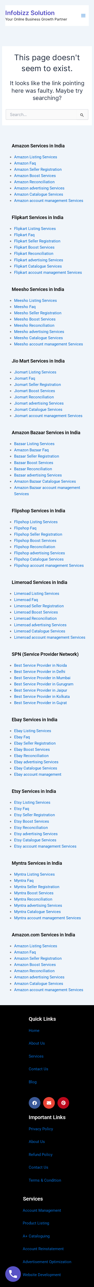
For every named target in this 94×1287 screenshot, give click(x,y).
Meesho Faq (25, 306)
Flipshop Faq (25, 528)
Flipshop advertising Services (39, 553)
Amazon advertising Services (39, 188)
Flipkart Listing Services (35, 228)
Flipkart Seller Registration (37, 241)
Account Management (42, 1210)
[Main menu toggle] (83, 15)
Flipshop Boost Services (35, 540)
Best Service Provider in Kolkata (42, 696)
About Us (37, 1043)
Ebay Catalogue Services (35, 768)
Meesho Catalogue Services (38, 338)
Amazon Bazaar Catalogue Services (45, 481)
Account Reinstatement (43, 1249)
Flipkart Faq (24, 235)
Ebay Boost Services (32, 749)
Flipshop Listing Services (36, 522)
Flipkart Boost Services (34, 247)
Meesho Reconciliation (34, 325)
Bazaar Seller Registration (36, 456)
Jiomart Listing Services (35, 372)
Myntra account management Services (47, 918)
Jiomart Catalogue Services (38, 409)
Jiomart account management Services (48, 415)
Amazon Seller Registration (38, 169)
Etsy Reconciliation (31, 827)
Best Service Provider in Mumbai (42, 678)
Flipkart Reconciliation (33, 253)
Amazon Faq (25, 163)
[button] (34, 1103)
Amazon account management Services (48, 200)
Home (34, 1030)
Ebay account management (37, 774)
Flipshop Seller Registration (38, 534)
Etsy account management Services (45, 846)
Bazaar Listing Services (34, 443)
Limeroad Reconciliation (35, 618)
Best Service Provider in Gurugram (43, 684)
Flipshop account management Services (49, 565)
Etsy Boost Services (31, 821)
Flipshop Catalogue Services (39, 559)
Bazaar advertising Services (38, 475)
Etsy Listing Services (32, 802)
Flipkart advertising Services (38, 260)
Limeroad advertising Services (40, 625)
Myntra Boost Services (34, 893)
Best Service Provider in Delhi (39, 671)
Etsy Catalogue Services (35, 840)
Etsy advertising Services (36, 834)
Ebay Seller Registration (35, 743)
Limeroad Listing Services (36, 593)
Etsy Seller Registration (34, 815)
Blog (33, 1082)
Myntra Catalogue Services (37, 911)
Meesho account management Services (48, 344)
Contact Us (38, 1069)
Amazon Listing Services (35, 157)
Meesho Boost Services (35, 319)
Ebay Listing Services (32, 730)
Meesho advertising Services (39, 331)
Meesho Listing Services (35, 300)
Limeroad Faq (26, 599)
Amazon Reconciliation (34, 182)
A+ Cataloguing (36, 1236)
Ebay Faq (22, 737)
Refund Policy (40, 1154)
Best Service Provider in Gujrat (40, 702)
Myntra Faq (24, 880)
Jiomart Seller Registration (37, 384)
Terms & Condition (45, 1180)
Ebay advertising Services (36, 762)
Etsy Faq (21, 808)
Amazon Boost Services (35, 175)
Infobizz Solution (30, 13)
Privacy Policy (41, 1129)
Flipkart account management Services (48, 272)
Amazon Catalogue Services (38, 194)
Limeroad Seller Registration (39, 606)
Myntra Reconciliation (33, 899)
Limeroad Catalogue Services (39, 631)
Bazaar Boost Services (33, 462)
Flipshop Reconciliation (34, 546)
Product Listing (36, 1223)
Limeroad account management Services (49, 637)
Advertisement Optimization (47, 1261)
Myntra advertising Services (38, 905)
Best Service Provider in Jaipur (40, 690)
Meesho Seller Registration (37, 313)
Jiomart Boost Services (34, 391)
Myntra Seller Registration (36, 886)
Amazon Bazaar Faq (31, 450)
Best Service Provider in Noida (40, 665)
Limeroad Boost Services (36, 612)
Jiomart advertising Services (39, 403)
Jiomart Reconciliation (34, 397)
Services (36, 1056)
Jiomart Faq (24, 378)
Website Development (42, 1274)
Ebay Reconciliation (31, 755)
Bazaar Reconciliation (33, 469)
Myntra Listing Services (34, 874)
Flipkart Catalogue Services (38, 266)
